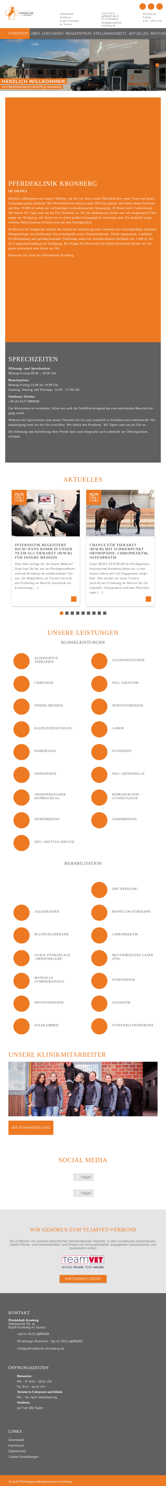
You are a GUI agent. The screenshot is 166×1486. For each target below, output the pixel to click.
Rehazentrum (78, 33)
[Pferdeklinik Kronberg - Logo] (24, 13)
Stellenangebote (110, 33)
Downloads (16, 1440)
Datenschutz (17, 1451)
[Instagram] (159, 6)
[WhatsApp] (142, 6)
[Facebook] (151, 6)
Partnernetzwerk (83, 1279)
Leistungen (53, 33)
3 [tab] (73, 614)
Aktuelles (138, 33)
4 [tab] (78, 614)
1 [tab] (62, 614)
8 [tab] (100, 614)
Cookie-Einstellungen (23, 1457)
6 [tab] (89, 614)
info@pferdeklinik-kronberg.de (112, 24)
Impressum (16, 1445)
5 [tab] (83, 614)
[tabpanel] (45, 548)
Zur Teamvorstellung (31, 1127)
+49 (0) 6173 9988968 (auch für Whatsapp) (110, 16)
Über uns (35, 35)
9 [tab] (105, 614)
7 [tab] (94, 614)
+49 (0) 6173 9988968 (33, 1334)
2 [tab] (67, 614)
